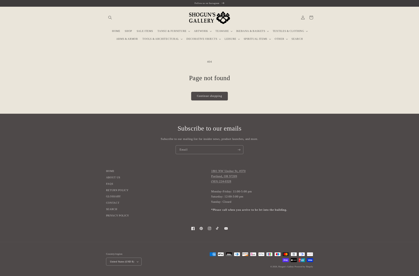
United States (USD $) (122, 261)
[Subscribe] (239, 149)
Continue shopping (209, 96)
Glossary (113, 196)
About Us (113, 177)
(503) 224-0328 (221, 181)
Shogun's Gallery (286, 267)
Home (110, 171)
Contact (112, 202)
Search (111, 209)
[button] (110, 17)
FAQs (109, 183)
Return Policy (117, 190)
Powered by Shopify (304, 267)
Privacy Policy (117, 215)
